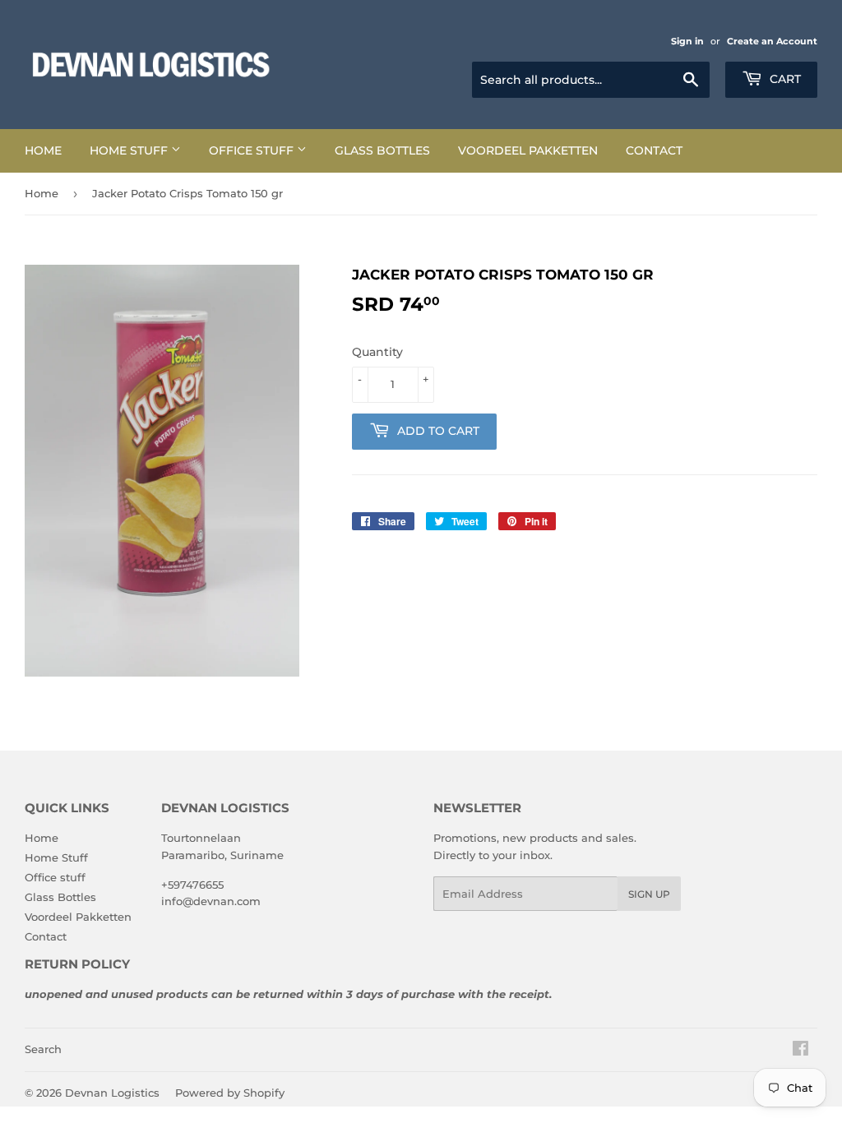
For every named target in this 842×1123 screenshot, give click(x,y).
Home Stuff (130, 150)
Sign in (687, 41)
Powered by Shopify (230, 1092)
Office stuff (253, 150)
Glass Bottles (382, 150)
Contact (654, 150)
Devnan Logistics (112, 1092)
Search (43, 1049)
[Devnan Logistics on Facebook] (800, 1050)
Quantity (377, 351)
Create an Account (772, 41)
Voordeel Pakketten (528, 150)
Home (43, 150)
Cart (783, 79)
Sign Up (649, 894)
